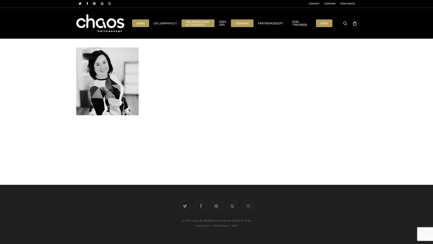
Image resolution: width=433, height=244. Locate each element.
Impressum (203, 226)
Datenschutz (221, 226)
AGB (234, 226)
